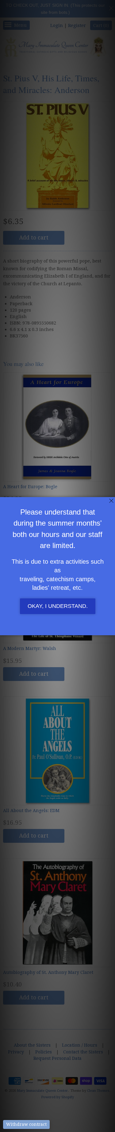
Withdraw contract (26, 1124)
